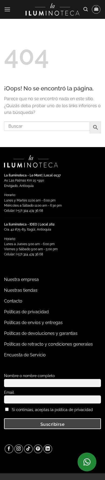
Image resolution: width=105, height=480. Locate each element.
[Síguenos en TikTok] (28, 448)
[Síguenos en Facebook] (9, 448)
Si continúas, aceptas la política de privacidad (52, 409)
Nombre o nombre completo (29, 375)
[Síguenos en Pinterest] (38, 448)
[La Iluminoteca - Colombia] (52, 9)
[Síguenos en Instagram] (18, 448)
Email (9, 392)
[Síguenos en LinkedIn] (47, 448)
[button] (7, 9)
